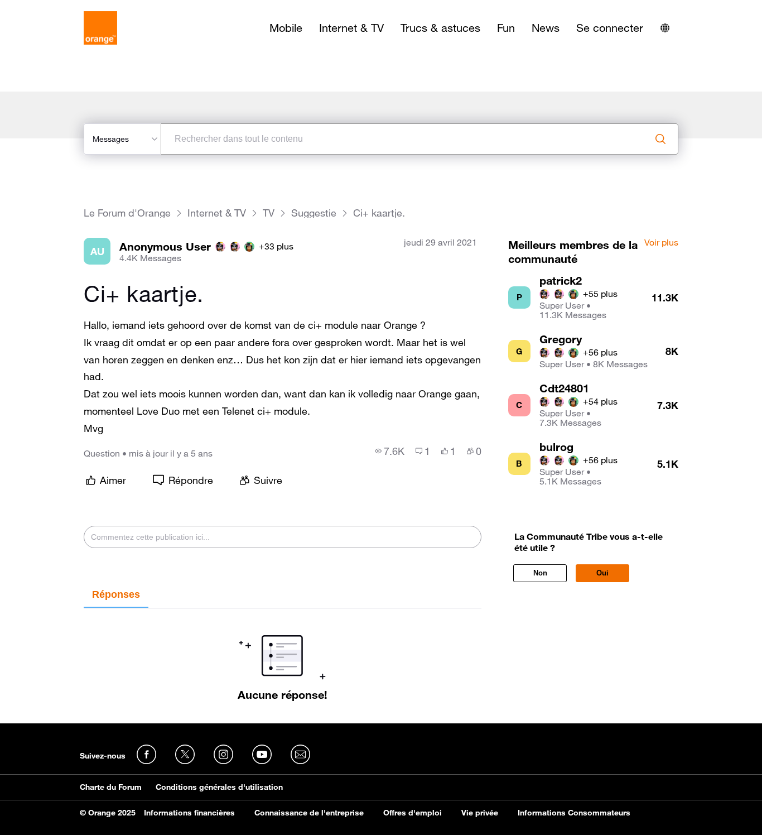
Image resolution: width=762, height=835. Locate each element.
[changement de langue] (665, 27)
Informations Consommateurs (574, 813)
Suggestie (313, 213)
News (546, 28)
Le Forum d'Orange (127, 213)
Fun (506, 28)
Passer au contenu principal (59, 8)
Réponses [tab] (116, 594)
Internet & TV (351, 28)
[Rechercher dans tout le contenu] (660, 139)
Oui (602, 573)
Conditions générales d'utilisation (219, 787)
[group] (389, 451)
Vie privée (479, 813)
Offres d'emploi (412, 813)
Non (540, 573)
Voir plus (661, 243)
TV (268, 213)
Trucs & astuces (440, 28)
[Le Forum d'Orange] (100, 28)
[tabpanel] (282, 654)
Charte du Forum (111, 787)
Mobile (285, 28)
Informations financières (189, 813)
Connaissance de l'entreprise (309, 813)
